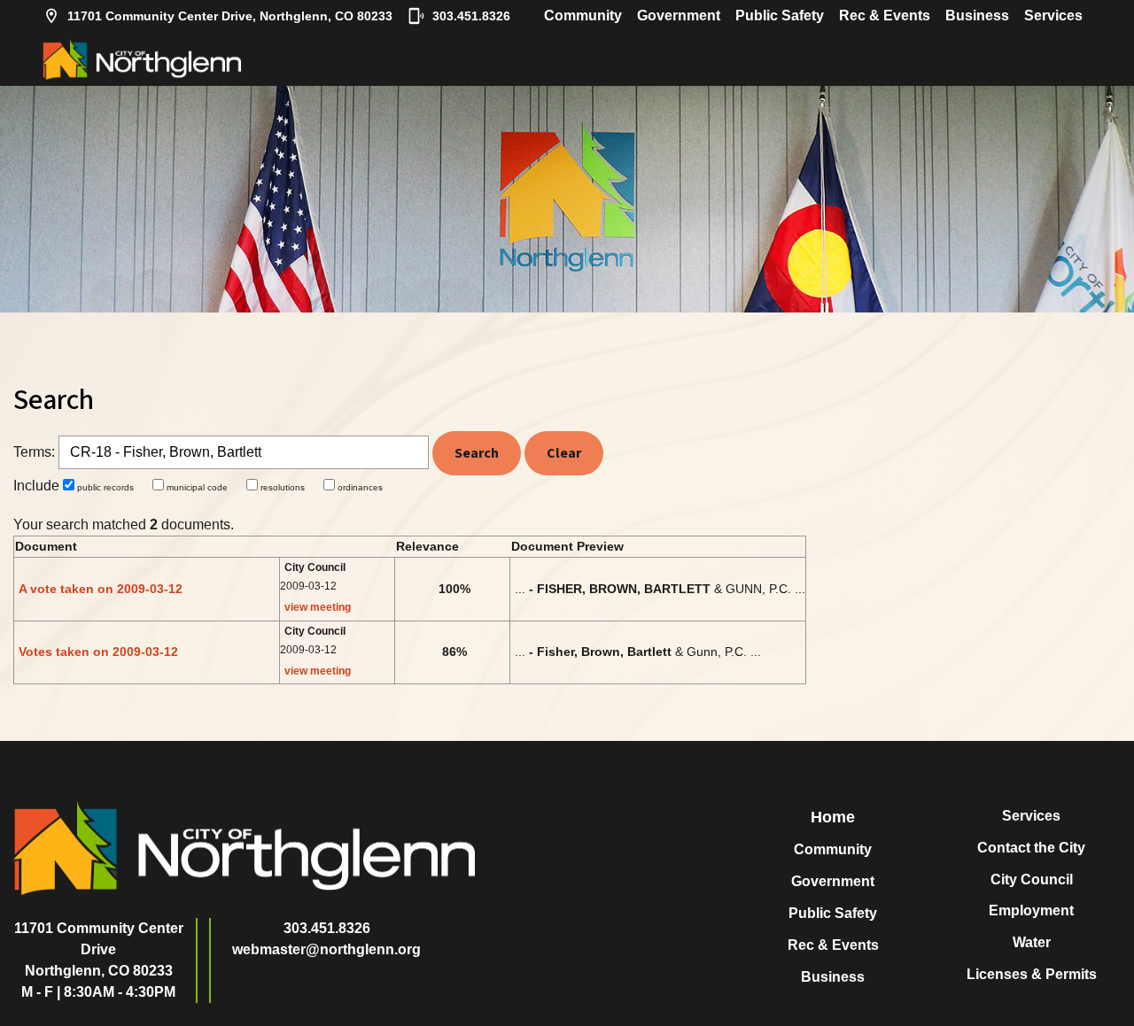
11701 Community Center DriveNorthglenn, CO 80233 (98, 949)
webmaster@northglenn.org (326, 949)
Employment (1031, 910)
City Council (1031, 879)
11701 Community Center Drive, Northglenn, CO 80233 (229, 16)
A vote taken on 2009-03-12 (101, 589)
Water (1032, 942)
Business (977, 15)
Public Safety (779, 15)
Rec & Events (884, 15)
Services (1053, 15)
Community (583, 15)
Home (833, 817)
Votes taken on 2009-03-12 (98, 651)
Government (678, 15)
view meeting (317, 607)
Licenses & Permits (1032, 974)
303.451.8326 (471, 16)
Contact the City (1031, 847)
